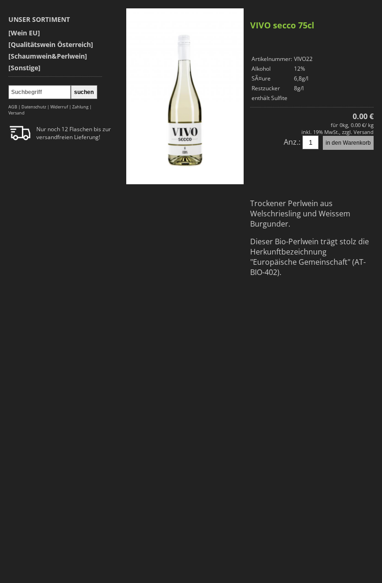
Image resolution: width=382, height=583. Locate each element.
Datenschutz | (35, 107)
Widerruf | (61, 107)
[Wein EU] (24, 32)
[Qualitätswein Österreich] (50, 44)
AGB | (14, 107)
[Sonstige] (24, 67)
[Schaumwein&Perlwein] (47, 56)
